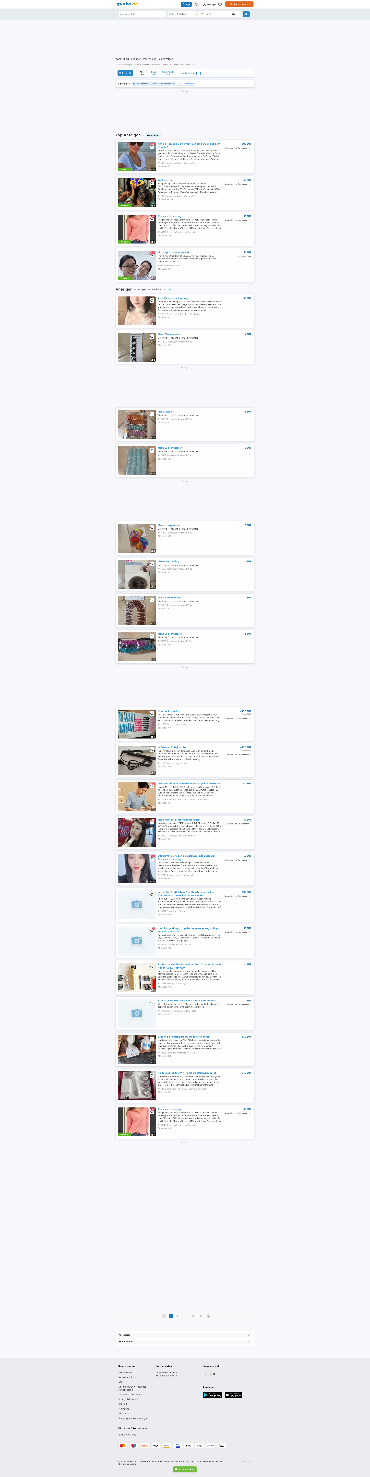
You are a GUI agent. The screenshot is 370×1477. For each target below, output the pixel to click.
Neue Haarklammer (169, 597)
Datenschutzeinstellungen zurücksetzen (132, 1388)
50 (170, 289)
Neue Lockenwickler (170, 447)
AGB (120, 1382)
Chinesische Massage (170, 216)
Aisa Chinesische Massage (173, 298)
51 (201, 1316)
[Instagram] (213, 1374)
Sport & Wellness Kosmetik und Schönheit (152, 83)
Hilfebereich (125, 1372)
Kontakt (122, 1403)
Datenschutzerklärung (130, 1394)
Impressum (124, 1413)
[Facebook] (206, 1374)
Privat (154, 73)
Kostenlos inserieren (240, 4)
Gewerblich (168, 73)
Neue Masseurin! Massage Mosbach (179, 819)
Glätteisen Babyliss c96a (172, 747)
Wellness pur (165, 180)
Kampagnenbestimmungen (133, 1418)
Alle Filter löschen (186, 84)
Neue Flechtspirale (169, 334)
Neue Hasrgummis (169, 525)
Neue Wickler (166, 411)
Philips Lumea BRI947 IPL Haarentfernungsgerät (187, 1072)
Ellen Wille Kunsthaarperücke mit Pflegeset (183, 1036)
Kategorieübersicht (128, 1399)
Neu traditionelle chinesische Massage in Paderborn (189, 783)
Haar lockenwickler (169, 711)
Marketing (123, 1408)
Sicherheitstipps (127, 1377)
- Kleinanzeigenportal (168, 1374)
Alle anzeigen (153, 135)
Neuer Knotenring (168, 561)
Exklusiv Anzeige (127, 1434)
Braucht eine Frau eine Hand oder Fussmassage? (187, 1000)
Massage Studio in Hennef (173, 252)
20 (165, 289)
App (188, 4)
